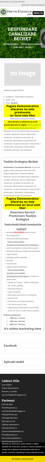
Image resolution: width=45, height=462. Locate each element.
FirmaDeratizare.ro (9, 435)
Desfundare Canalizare (31, 44)
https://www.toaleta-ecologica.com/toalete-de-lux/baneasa (22, 243)
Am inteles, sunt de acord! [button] (22, 459)
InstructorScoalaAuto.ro (11, 438)
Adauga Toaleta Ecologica (34, 5)
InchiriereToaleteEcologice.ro (13, 411)
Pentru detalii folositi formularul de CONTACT (23, 227)
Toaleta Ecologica (10, 44)
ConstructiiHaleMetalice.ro (13, 431)
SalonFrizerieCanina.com (12, 441)
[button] (38, 13)
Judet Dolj (17, 47)
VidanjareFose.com (10, 414)
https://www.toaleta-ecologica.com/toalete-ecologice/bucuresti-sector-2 (18, 273)
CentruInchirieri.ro (9, 428)
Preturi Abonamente (10, 388)
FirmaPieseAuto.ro (9, 408)
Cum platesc (7, 385)
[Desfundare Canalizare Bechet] (22, 74)
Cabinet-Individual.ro (10, 424)
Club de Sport (7, 404)
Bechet (28, 47)
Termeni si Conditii (9, 391)
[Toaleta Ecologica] (16, 12)
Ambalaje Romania (9, 418)
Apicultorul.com (8, 421)
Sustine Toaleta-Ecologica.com (14, 395)
